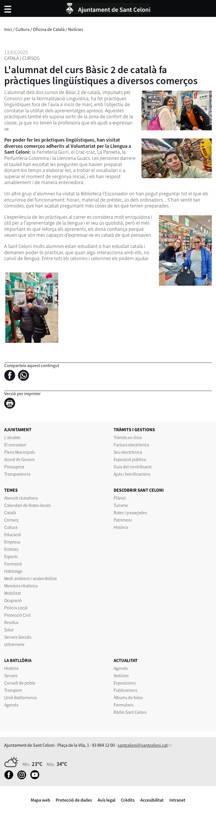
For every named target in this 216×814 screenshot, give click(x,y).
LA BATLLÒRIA (18, 660)
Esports (11, 556)
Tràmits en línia (128, 437)
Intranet (177, 800)
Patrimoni (123, 520)
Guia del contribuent (133, 466)
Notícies (75, 29)
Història (121, 527)
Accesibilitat (152, 800)
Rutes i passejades (130, 512)
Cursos (30, 58)
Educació (12, 534)
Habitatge (13, 571)
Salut (9, 629)
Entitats (11, 549)
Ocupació (13, 600)
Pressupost (14, 466)
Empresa (12, 542)
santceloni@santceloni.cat (143, 745)
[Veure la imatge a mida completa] (31, 307)
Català (11, 58)
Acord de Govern (19, 459)
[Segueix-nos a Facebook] (10, 778)
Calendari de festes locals (27, 505)
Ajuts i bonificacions (132, 474)
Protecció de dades (74, 800)
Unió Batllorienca (20, 697)
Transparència (17, 474)
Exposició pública (130, 459)
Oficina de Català (49, 29)
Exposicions (125, 683)
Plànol (120, 498)
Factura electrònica (131, 445)
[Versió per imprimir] (11, 404)
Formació (13, 564)
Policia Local (16, 607)
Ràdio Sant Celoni (130, 712)
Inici (8, 29)
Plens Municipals (19, 452)
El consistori (15, 445)
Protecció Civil (17, 615)
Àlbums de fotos (128, 697)
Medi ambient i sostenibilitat (30, 578)
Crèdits (128, 800)
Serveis (10, 675)
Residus (11, 622)
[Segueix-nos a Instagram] (23, 778)
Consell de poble (19, 683)
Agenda (11, 705)
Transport (13, 690)
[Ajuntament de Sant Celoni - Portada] (108, 7)
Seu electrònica (128, 452)
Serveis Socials (17, 637)
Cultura (22, 29)
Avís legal (106, 800)
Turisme (121, 505)
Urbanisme (14, 644)
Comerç (11, 520)
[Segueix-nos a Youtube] (36, 778)
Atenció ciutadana (21, 498)
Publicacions (125, 690)
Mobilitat (12, 593)
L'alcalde (12, 437)
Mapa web (40, 800)
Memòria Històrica (21, 586)
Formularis (123, 705)
